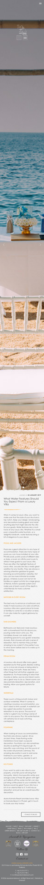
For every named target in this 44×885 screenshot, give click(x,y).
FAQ (35, 828)
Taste (15, 826)
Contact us (35, 830)
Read (20, 828)
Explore (28, 826)
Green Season (10, 830)
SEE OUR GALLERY (23, 830)
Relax (21, 826)
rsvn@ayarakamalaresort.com (22, 875)
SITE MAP (25, 833)
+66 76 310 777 (22, 870)
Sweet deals (11, 828)
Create (35, 826)
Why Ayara (28, 828)
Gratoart (22, 880)
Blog (18, 833)
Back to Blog (31, 814)
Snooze (8, 826)
